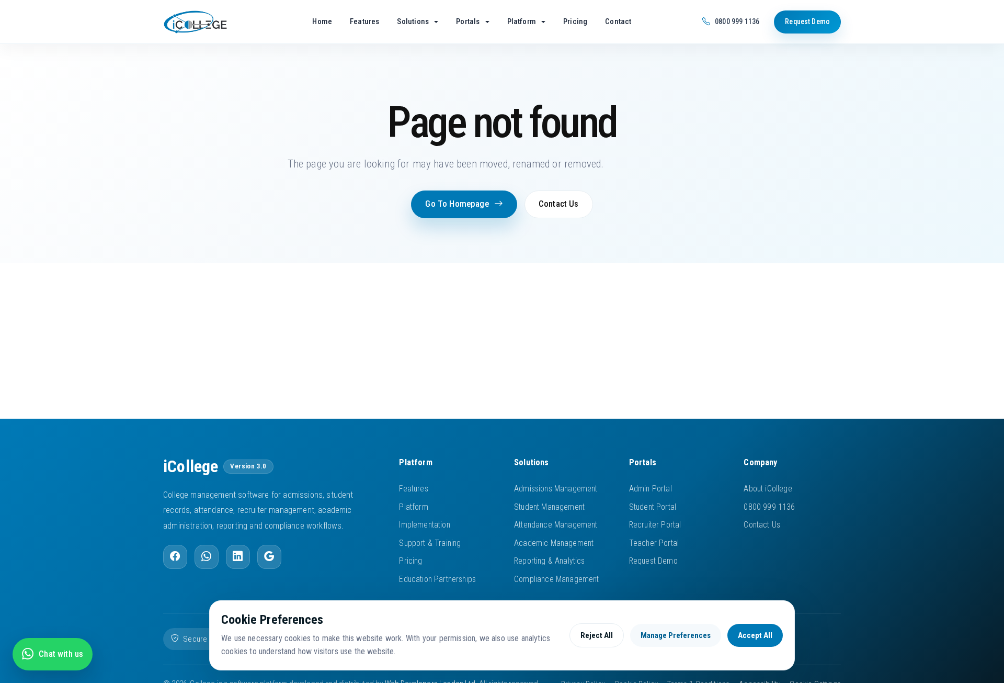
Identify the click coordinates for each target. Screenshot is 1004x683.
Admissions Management (556, 489)
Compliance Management (556, 579)
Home (322, 21)
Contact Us (559, 204)
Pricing (575, 21)
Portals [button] (468, 21)
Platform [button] (522, 21)
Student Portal (652, 507)
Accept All (755, 635)
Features (364, 21)
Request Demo (807, 21)
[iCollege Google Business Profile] (269, 557)
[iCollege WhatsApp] (207, 557)
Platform (413, 507)
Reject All (596, 635)
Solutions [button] (413, 21)
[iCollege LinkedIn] (238, 557)
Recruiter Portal (655, 525)
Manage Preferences (676, 635)
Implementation (424, 525)
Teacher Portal (654, 543)
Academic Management (554, 543)
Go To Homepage (456, 204)
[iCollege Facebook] (175, 557)
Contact (618, 21)
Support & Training (430, 543)
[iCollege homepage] (209, 22)
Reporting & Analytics (549, 561)
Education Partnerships (437, 579)
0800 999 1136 (769, 507)
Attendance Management (556, 525)
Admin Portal (650, 489)
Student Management (549, 507)
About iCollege (768, 489)
